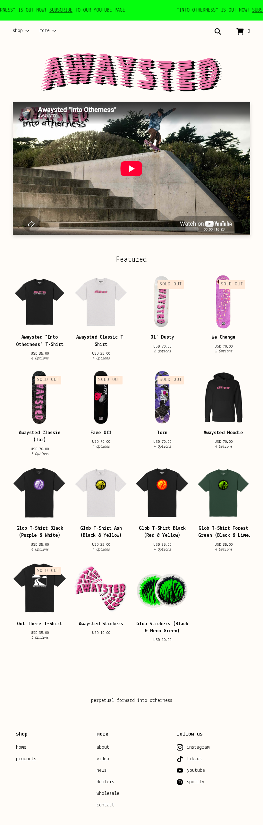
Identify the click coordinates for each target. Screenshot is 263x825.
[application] (131, 168)
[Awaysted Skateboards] (131, 72)
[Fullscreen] (241, 229)
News (101, 770)
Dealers (105, 782)
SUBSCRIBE (52, 10)
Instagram (198, 747)
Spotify (195, 782)
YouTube (196, 770)
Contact (106, 805)
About (103, 747)
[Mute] (231, 229)
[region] (131, 10)
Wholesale (108, 793)
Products (26, 759)
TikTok (194, 759)
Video (103, 759)
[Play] (21, 229)
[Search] (218, 32)
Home (21, 747)
